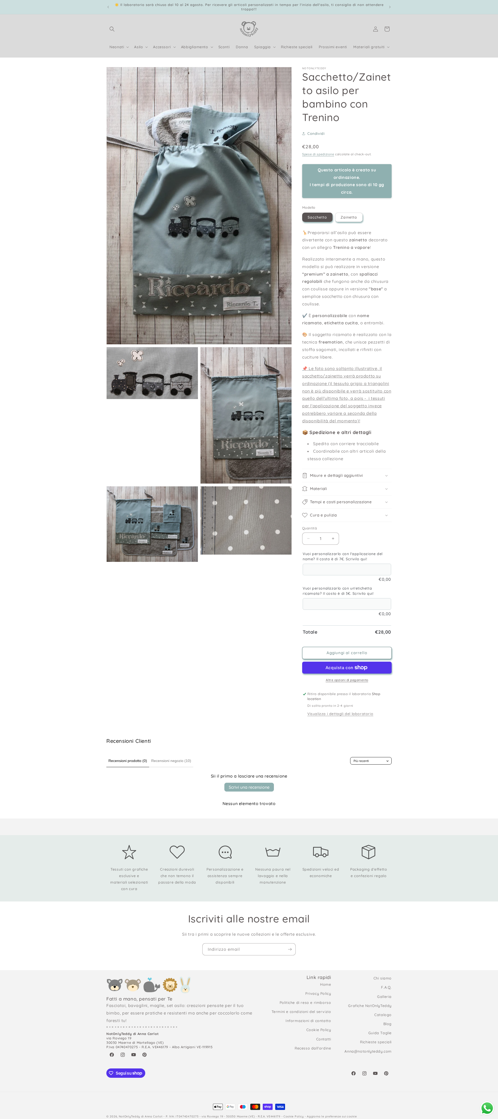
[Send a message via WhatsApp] (487, 1108)
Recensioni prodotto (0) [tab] (127, 761)
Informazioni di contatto (308, 1020)
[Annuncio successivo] (390, 7)
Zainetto (349, 217)
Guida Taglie (380, 1033)
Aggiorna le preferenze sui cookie (332, 1116)
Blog (387, 1024)
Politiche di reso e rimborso (305, 1002)
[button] (112, 29)
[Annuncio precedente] (108, 7)
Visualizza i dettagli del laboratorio (340, 713)
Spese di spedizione (318, 154)
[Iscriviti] (289, 949)
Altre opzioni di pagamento (347, 680)
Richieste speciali (376, 1042)
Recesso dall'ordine (313, 1048)
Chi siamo (383, 978)
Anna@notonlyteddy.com (368, 1051)
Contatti (323, 1039)
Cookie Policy (318, 1029)
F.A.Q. (386, 987)
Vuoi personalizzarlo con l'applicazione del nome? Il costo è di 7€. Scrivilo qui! (343, 556)
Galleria (384, 996)
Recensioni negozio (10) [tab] (171, 761)
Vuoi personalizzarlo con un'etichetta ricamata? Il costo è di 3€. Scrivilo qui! (338, 591)
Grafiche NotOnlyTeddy (370, 1005)
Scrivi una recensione (249, 787)
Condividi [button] (315, 133)
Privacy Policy (318, 993)
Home (325, 984)
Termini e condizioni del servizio (301, 1011)
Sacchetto (317, 217)
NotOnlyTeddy (129, 1116)
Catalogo (383, 1014)
